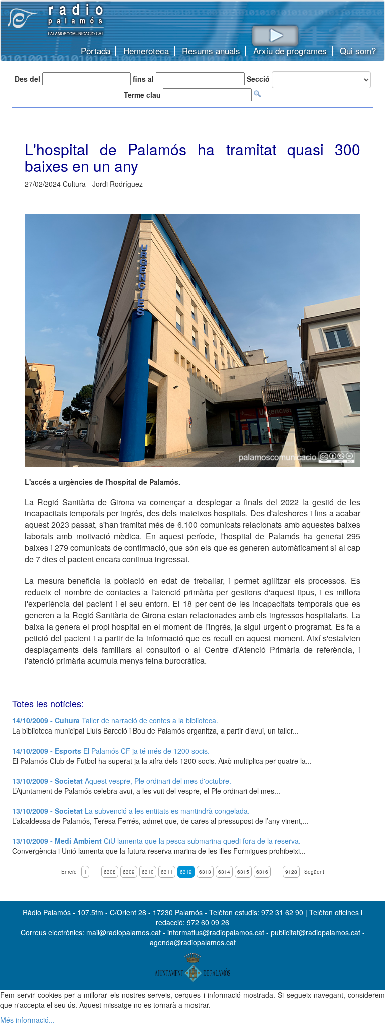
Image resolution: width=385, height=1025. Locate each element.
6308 (110, 871)
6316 (262, 871)
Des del (27, 79)
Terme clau (142, 95)
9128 (291, 871)
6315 (243, 871)
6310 (148, 871)
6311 (167, 871)
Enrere (69, 871)
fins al (143, 79)
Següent (314, 871)
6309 (129, 871)
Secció (258, 79)
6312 (186, 871)
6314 (224, 871)
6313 (205, 871)
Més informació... (27, 1020)
